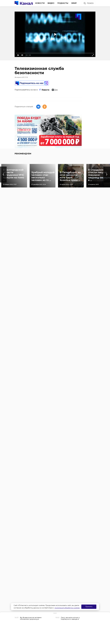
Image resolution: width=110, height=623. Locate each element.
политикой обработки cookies (66, 608)
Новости (40, 3)
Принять (88, 607)
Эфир (74, 3)
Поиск (90, 3)
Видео (51, 3)
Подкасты (62, 3)
